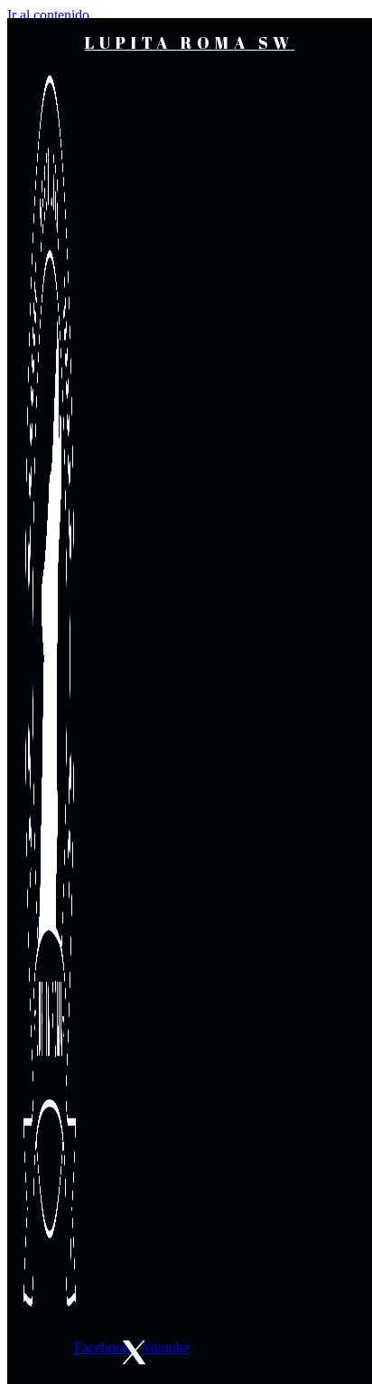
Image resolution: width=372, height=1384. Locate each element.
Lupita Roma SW (189, 42)
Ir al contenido (48, 15)
